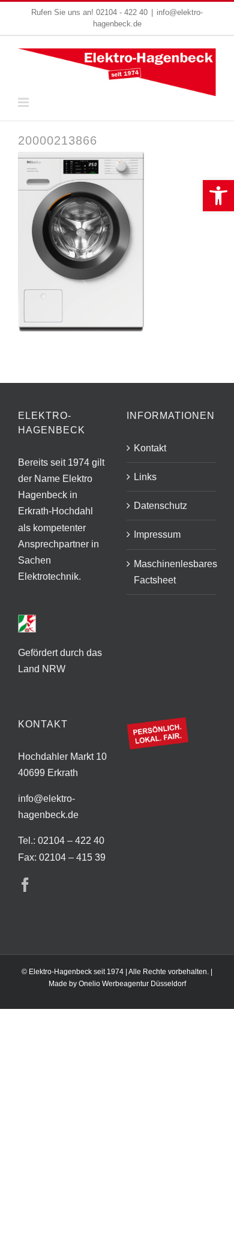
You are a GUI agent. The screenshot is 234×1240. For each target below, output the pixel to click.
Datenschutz (160, 506)
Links (145, 477)
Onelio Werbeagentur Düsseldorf (132, 984)
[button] (218, 195)
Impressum (157, 534)
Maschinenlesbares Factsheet (172, 572)
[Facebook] (25, 884)
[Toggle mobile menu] (24, 102)
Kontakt (150, 448)
